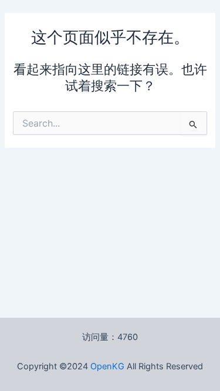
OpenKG (107, 366)
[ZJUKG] (125, 366)
